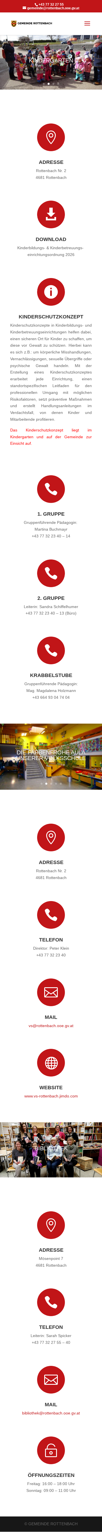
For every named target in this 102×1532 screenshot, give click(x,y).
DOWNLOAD (51, 239)
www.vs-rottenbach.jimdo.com (51, 1096)
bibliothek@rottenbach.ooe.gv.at (51, 1413)
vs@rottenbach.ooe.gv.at (51, 1025)
